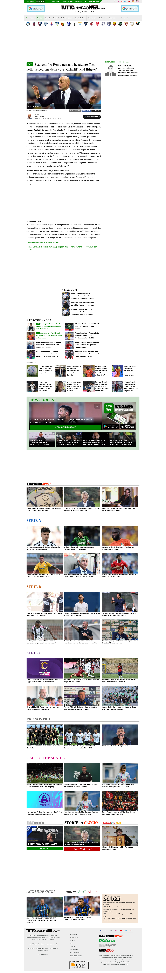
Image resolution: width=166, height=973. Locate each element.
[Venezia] (137, 23)
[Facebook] (107, 1)
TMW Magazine (67, 1)
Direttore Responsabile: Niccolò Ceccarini (43, 939)
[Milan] (91, 23)
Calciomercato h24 (91, 1)
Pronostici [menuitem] (125, 18)
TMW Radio (56, 1)
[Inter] (68, 23)
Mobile (72, 940)
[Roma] (114, 23)
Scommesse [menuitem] (113, 18)
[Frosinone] (57, 23)
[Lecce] (86, 23)
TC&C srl (35, 935)
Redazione (73, 934)
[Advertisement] (122, 151)
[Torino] (126, 23)
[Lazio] (80, 23)
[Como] (45, 23)
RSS (71, 943)
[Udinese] (132, 23)
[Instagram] (118, 1)
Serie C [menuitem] (56, 18)
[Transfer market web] (137, 1)
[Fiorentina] (51, 23)
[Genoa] (63, 23)
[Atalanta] (28, 23)
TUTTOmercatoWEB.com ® (50, 948)
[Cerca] (139, 18)
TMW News (78, 1)
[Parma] (109, 23)
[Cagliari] (39, 23)
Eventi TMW (74, 937)
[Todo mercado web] (133, 1)
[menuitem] (26, 18)
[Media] (128, 1)
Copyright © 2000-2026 (34, 948)
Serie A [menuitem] (39, 18)
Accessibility (74, 950)
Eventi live (40, 1)
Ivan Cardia (39, 116)
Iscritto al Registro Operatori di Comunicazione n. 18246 (43, 944)
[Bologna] (34, 23)
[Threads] (114, 1)
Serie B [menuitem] (47, 18)
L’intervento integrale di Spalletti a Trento (43, 242)
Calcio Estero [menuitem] (80, 18)
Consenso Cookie (76, 956)
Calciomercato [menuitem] (66, 18)
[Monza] (97, 23)
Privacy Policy (75, 953)
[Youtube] (121, 1)
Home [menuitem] (32, 18)
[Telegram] (125, 1)
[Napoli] (103, 23)
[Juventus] (74, 23)
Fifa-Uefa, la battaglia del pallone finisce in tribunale (120, 907)
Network (30, 1)
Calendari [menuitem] (102, 18)
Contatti (73, 946)
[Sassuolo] (120, 23)
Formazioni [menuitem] (92, 18)
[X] (111, 1)
